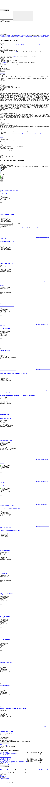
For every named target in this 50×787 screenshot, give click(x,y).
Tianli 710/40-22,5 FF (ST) (7, 263)
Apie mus (2, 764)
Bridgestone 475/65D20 (6, 731)
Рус (2, 767)
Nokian (2, 285)
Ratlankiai (35, 36)
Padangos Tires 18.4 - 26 (7, 241)
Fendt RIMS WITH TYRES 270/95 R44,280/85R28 (13, 373)
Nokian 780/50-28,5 (5, 194)
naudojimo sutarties (34, 227)
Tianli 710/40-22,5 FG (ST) (7, 214)
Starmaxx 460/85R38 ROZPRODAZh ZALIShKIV (13, 708)
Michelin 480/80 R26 (5, 639)
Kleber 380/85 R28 (5, 550)
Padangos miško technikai (24, 36)
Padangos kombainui (14, 36)
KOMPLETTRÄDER (5, 418)
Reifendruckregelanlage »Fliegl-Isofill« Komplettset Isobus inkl (17, 395)
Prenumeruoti (3, 226)
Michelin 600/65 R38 (5, 329)
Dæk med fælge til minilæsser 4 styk (10, 530)
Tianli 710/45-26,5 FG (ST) (7, 306)
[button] (25, 28)
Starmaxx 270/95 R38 (6, 662)
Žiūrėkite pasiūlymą (4, 742)
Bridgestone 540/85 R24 (6, 594)
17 (4, 745)
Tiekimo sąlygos (3, 769)
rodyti (1, 155)
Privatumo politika (11, 769)
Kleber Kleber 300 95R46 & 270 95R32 (10, 509)
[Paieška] (23, 16)
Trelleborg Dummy (5, 350)
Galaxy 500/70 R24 (5, 617)
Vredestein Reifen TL (6, 440)
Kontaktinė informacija (13, 764)
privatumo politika (25, 227)
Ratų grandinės (41, 36)
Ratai (31, 36)
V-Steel (2, 463)
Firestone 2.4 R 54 (5, 573)
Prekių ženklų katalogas (44, 769)
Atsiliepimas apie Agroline (33, 769)
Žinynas (6, 764)
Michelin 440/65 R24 (5, 486)
